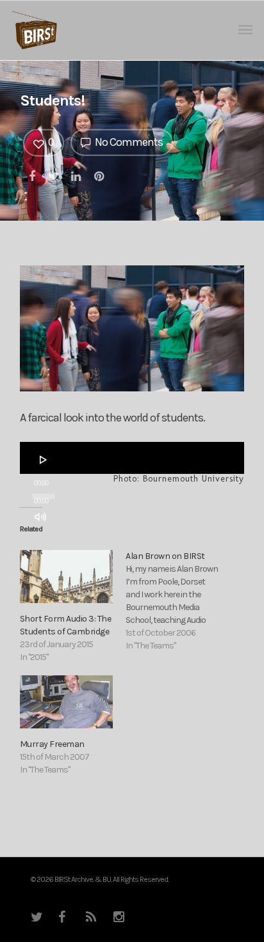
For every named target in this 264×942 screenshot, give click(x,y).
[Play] (43, 459)
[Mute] (40, 516)
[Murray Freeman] (66, 701)
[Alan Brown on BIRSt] (178, 601)
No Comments (128, 142)
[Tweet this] (53, 175)
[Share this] (32, 175)
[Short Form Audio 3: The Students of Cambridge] (66, 576)
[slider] (44, 541)
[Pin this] (99, 175)
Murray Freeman (52, 744)
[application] (132, 458)
